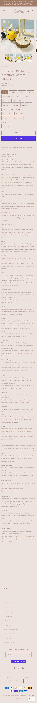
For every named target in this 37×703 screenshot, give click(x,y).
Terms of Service (8, 612)
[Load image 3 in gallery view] (28, 58)
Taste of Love (20, 113)
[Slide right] (35, 58)
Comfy (13, 92)
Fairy (18, 96)
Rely (4, 109)
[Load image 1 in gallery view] (9, 58)
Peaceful (5, 105)
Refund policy (24, 695)
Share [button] (5, 588)
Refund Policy (7, 621)
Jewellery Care (7, 638)
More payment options (18, 143)
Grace (26, 96)
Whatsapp (4, 220)
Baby (4, 92)
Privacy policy (32, 695)
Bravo (30, 92)
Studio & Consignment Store (11, 629)
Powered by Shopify (14, 695)
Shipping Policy (8, 616)
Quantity (3, 122)
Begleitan (8, 695)
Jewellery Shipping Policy (10, 642)
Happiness (6, 101)
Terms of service (9, 698)
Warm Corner (18, 118)
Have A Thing (18, 101)
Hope (28, 101)
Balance (22, 92)
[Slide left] (2, 58)
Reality (24, 105)
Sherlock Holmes (15, 109)
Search (5, 608)
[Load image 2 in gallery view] (18, 58)
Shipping (3, 85)
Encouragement (7, 96)
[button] (4, 11)
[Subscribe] (29, 654)
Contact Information (9, 634)
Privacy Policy (7, 625)
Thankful (6, 118)
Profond (15, 105)
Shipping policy (18, 698)
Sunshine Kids (7, 113)
